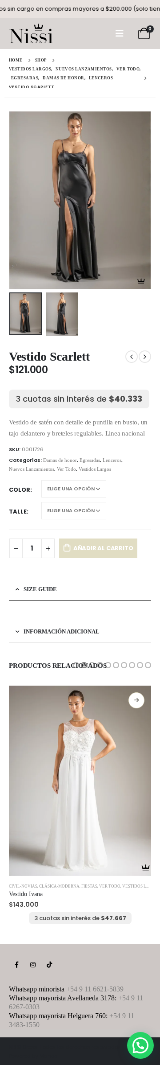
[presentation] (20, 200)
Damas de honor (60, 460)
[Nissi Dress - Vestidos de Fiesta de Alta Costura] (31, 33)
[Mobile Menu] (119, 33)
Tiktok (49, 964)
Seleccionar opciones (136, 700)
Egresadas (90, 460)
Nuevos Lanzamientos (31, 469)
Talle (18, 511)
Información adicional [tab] (62, 631)
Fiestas (89, 886)
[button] (76, 665)
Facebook (16, 964)
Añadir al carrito (103, 548)
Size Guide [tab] (40, 589)
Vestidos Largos (95, 469)
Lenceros (112, 460)
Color (19, 489)
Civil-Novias (23, 886)
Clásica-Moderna (59, 886)
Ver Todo (66, 469)
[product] (80, 781)
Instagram (33, 964)
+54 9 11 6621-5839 (95, 989)
